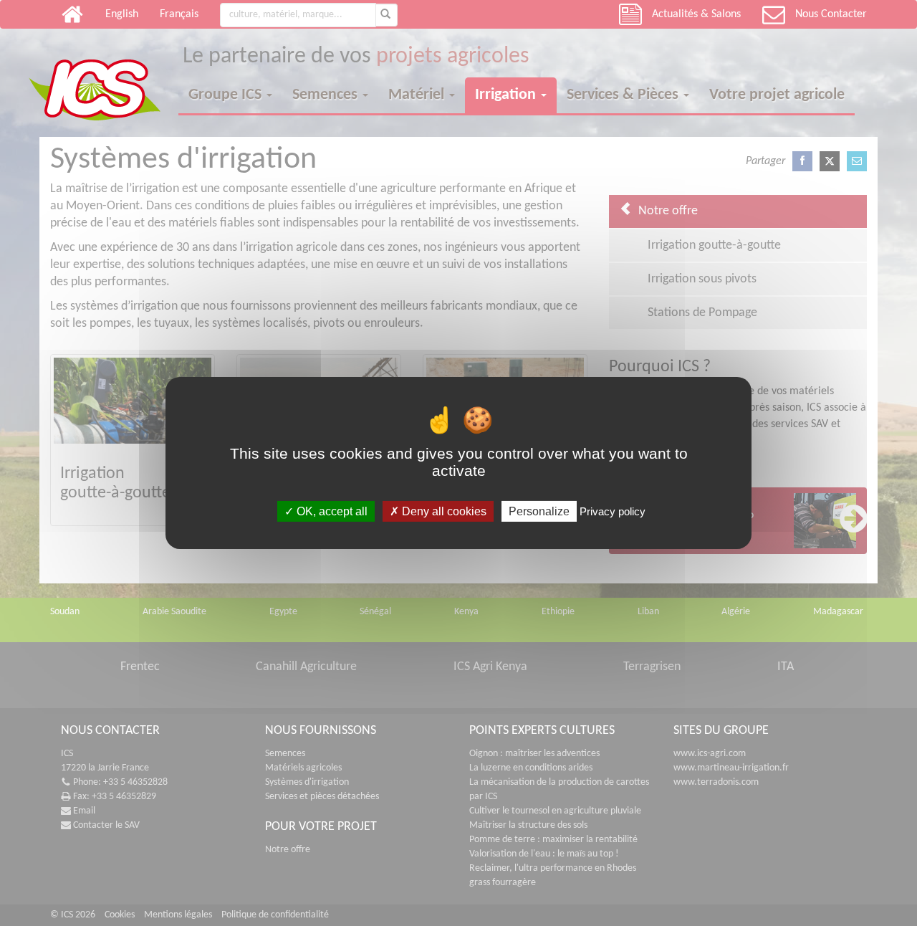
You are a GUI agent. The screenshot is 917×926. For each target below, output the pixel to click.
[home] (103, 77)
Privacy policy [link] (612, 511)
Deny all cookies (442, 511)
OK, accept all (331, 511)
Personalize (539, 511)
